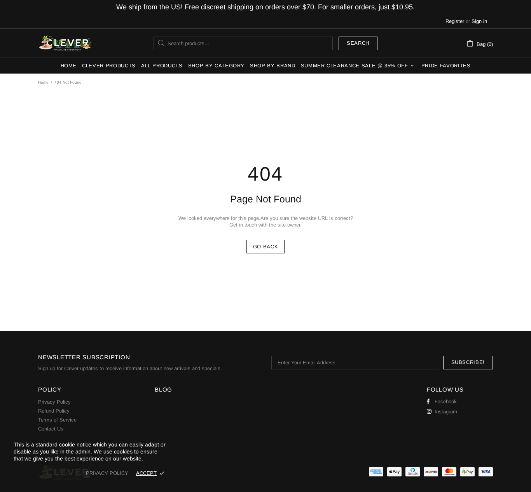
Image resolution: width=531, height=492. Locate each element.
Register (454, 21)
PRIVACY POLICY (107, 473)
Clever (65, 43)
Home (43, 82)
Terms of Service (57, 420)
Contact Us (50, 429)
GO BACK (265, 247)
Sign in (479, 21)
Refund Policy (54, 411)
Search (358, 43)
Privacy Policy (54, 402)
